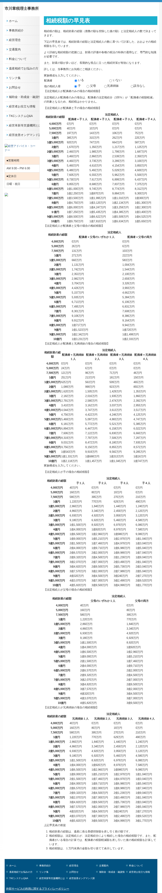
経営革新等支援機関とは (24, 125)
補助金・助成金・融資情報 (24, 97)
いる (80, 80)
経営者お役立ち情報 (22, 106)
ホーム (13, 21)
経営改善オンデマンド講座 (24, 135)
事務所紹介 (16, 30)
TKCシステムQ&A (21, 116)
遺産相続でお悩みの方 (23, 68)
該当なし (139, 85)
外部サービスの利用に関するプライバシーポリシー (37, 888)
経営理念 (15, 40)
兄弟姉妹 (113, 85)
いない (117, 80)
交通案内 (15, 49)
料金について (18, 59)
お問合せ (15, 87)
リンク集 (15, 78)
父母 (92, 85)
